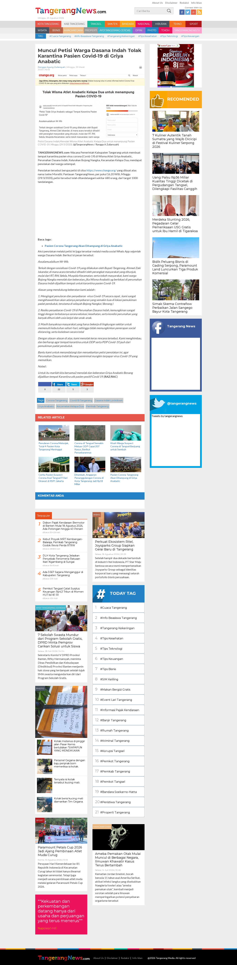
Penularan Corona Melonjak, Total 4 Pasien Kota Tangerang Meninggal (54, 446)
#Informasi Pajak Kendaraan (117, 709)
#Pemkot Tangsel (110, 781)
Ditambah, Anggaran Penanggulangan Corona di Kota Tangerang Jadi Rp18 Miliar (89, 479)
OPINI (138, 30)
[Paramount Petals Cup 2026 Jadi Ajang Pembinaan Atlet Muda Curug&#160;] (61, 830)
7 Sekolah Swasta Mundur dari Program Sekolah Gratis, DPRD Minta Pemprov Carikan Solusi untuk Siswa (60, 640)
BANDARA (128, 23)
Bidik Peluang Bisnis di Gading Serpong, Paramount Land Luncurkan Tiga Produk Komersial (175, 267)
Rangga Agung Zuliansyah (51, 67)
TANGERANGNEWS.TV (187, 30)
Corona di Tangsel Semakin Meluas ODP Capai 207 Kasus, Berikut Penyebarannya (88, 448)
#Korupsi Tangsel (110, 750)
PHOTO (151, 30)
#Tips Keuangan (190, 36)
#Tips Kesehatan (147, 36)
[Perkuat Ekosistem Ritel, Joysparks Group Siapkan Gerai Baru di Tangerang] (118, 524)
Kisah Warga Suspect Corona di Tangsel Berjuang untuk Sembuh (125, 446)
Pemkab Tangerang (97, 406)
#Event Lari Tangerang (113, 699)
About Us (157, 2)
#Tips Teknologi (169, 36)
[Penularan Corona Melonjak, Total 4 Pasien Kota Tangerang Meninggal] (54, 432)
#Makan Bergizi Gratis (112, 689)
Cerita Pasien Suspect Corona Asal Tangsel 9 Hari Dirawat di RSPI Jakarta (53, 477)
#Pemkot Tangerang (112, 761)
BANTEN (112, 23)
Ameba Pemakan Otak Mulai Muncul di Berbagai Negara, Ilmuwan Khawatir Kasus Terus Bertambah (118, 859)
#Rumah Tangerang (112, 730)
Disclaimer (171, 2)
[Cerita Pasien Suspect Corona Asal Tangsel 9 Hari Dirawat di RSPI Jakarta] (54, 464)
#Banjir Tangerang (110, 720)
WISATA (42, 30)
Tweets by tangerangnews (167, 416)
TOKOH (165, 30)
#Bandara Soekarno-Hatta (116, 791)
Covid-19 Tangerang (81, 400)
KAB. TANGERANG (74, 23)
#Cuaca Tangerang (60, 36)
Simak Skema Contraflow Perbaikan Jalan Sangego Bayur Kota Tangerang (172, 307)
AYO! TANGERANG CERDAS (115, 30)
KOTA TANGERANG (48, 23)
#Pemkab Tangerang (112, 771)
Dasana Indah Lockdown (108, 400)
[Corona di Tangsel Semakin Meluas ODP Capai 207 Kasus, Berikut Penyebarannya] (89, 432)
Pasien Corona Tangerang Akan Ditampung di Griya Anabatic (83, 245)
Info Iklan (196, 2)
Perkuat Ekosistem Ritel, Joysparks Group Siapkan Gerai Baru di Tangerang (115, 545)
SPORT (194, 23)
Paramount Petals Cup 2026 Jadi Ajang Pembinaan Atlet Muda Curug (60, 851)
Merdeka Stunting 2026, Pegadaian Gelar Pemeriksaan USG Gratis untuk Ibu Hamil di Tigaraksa (175, 225)
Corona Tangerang (56, 400)
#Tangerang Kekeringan (121, 36)
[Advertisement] (90, 210)
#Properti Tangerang (112, 812)
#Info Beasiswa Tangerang (89, 36)
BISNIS (56, 30)
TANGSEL (96, 23)
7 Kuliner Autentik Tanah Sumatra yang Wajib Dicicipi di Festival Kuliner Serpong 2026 (174, 141)
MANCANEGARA (73, 30)
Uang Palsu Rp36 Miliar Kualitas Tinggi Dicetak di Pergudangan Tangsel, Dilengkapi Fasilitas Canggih (174, 183)
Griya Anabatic (46, 406)
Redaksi (184, 2)
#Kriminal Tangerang (112, 740)
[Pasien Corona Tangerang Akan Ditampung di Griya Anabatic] (125, 464)
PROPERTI (91, 30)
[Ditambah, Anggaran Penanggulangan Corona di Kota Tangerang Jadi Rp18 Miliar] (89, 464)
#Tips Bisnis (105, 668)
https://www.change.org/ (101, 170)
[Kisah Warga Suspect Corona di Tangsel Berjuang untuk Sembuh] (125, 432)
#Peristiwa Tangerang (113, 802)
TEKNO (177, 23)
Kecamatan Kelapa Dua (70, 406)
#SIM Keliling (106, 679)
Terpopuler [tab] (43, 515)
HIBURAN (160, 23)
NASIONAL (144, 23)
